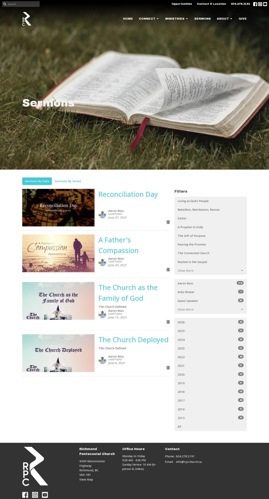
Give (243, 18)
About (223, 18)
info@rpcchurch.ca (189, 462)
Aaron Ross (210, 283)
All (179, 426)
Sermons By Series (68, 181)
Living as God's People (193, 201)
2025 (210, 331)
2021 (210, 365)
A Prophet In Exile (190, 227)
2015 (210, 418)
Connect (147, 18)
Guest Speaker (210, 301)
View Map (86, 479)
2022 (210, 357)
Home (128, 18)
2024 (210, 339)
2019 (210, 383)
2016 (210, 409)
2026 (210, 322)
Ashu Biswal (210, 292)
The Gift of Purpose (191, 236)
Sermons (202, 18)
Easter (182, 218)
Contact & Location (211, 4)
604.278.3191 (240, 4)
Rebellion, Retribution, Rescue (199, 209)
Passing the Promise (192, 244)
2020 (210, 374)
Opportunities (182, 4)
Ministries (175, 18)
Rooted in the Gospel (192, 262)
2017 (210, 400)
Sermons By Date (37, 181)
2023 (210, 348)
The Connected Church (193, 253)
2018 (210, 392)
